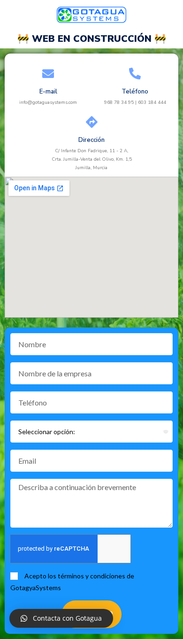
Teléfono (135, 91)
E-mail (48, 91)
